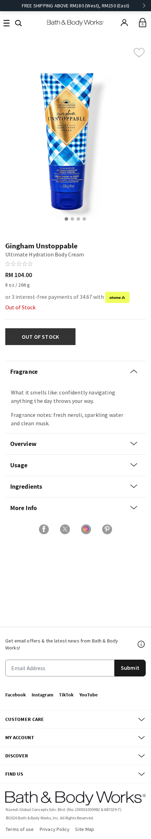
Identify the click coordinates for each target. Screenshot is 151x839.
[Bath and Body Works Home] (75, 22)
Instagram (42, 695)
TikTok (66, 695)
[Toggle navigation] (6, 22)
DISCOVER (16, 755)
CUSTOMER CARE (24, 719)
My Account (19, 737)
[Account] (124, 23)
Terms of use (20, 829)
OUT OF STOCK (40, 336)
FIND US (14, 774)
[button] (18, 22)
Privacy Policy (55, 829)
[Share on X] (65, 529)
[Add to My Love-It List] (139, 52)
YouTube (88, 695)
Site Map (84, 829)
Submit (130, 667)
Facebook (15, 695)
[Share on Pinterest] (107, 529)
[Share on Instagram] (86, 529)
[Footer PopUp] (141, 644)
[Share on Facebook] (44, 529)
